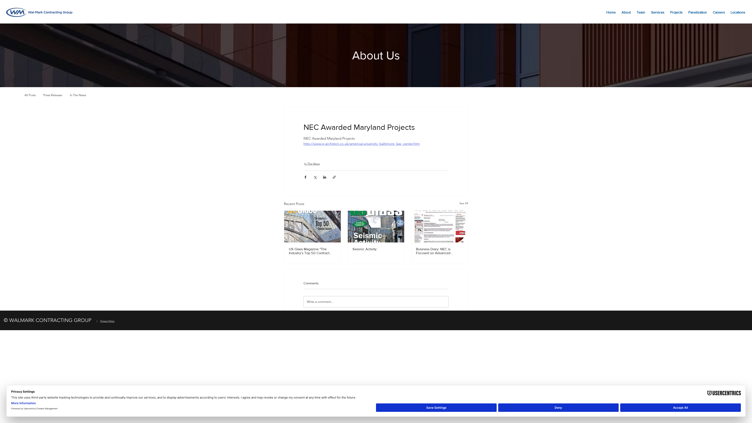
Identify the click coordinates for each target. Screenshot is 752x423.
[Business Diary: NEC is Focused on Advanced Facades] (439, 226)
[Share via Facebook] (305, 177)
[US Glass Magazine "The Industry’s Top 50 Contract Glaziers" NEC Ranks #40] (312, 226)
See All (463, 203)
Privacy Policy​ (107, 321)
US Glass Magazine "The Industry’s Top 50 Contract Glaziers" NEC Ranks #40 (309, 251)
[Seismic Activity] (376, 226)
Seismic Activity (364, 249)
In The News (78, 95)
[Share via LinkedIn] (324, 177)
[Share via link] (334, 177)
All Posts (30, 95)
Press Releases (52, 95)
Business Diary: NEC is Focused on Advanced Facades (433, 251)
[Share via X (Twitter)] (315, 177)
